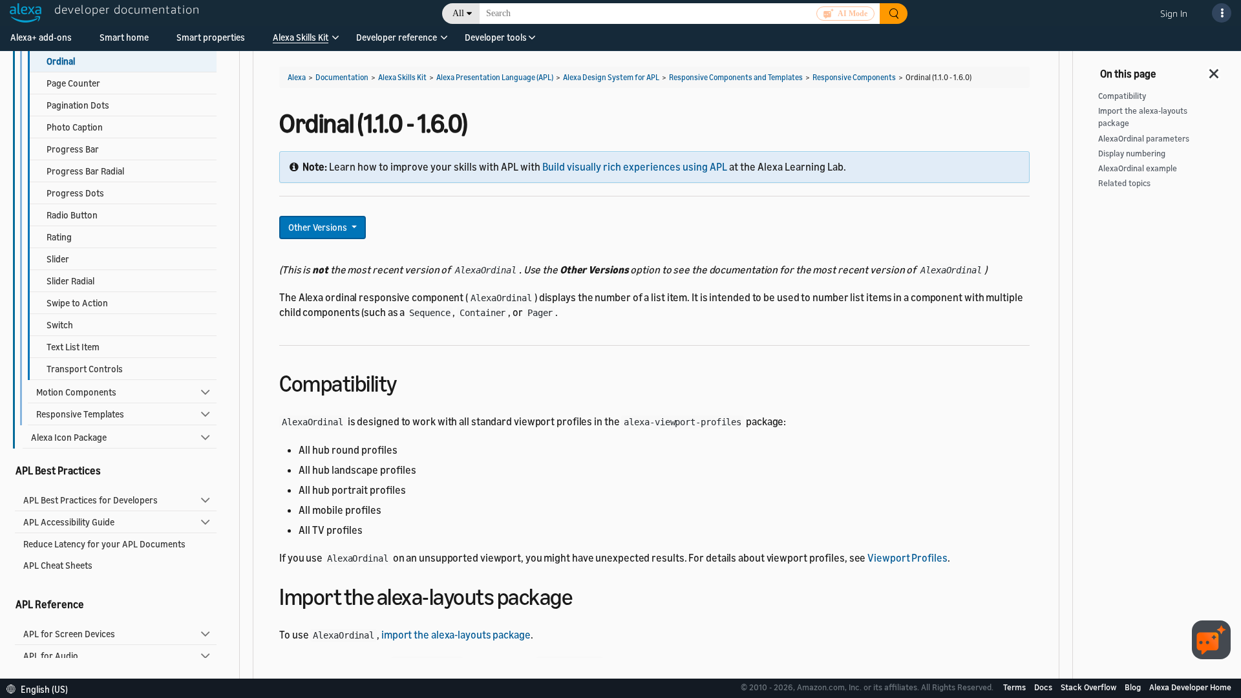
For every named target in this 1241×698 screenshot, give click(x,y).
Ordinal (61, 61)
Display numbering (1131, 153)
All (458, 13)
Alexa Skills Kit (300, 37)
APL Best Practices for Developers (90, 499)
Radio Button (72, 214)
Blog (1134, 687)
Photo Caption (75, 127)
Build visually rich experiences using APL (634, 166)
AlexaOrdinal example (1137, 168)
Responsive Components (854, 77)
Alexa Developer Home (1190, 687)
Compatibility (1122, 96)
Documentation (341, 77)
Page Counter (73, 83)
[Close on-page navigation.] (1214, 70)
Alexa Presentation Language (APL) (494, 77)
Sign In (1173, 13)
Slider (58, 258)
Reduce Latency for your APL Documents (104, 543)
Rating (59, 236)
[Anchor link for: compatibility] (408, 381)
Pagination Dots (78, 105)
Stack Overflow (1089, 687)
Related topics (1124, 183)
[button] (300, 41)
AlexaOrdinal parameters (1143, 138)
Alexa (297, 77)
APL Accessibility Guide (68, 521)
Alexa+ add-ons (41, 37)
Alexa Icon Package (69, 437)
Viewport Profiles (907, 557)
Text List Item (73, 346)
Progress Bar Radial (85, 170)
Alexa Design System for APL (611, 77)
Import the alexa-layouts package (1142, 117)
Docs (1044, 687)
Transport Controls (85, 368)
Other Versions (318, 227)
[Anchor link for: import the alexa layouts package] (583, 595)
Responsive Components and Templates (736, 77)
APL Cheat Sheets (57, 565)
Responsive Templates (80, 413)
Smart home (124, 37)
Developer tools (496, 37)
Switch (60, 324)
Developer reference (396, 37)
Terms (1015, 687)
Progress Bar (73, 148)
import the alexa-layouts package (456, 634)
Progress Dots (75, 192)
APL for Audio (50, 655)
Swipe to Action (77, 302)
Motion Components (76, 391)
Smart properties (210, 37)
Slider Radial (70, 280)
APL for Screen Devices (69, 633)
